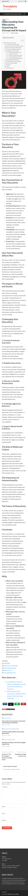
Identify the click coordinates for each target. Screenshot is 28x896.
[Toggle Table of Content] (21, 40)
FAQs (8, 66)
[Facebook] (19, 1)
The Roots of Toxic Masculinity (12, 44)
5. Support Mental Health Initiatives (15, 58)
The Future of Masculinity (11, 63)
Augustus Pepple (14, 33)
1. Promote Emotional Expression (14, 52)
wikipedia (7, 663)
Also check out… (10, 68)
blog (8, 709)
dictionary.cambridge (10, 665)
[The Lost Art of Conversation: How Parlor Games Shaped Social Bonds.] (6, 718)
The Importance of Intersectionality (13, 61)
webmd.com (8, 670)
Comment (5, 787)
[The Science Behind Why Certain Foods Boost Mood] (10, 729)
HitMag (17, 894)
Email (4, 813)
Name (4, 806)
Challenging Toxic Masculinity (12, 51)
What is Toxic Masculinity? (10, 42)
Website (4, 820)
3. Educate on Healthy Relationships (15, 55)
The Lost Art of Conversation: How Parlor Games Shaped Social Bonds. (13, 721)
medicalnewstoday (10, 668)
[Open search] (24, 14)
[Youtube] (25, 1)
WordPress (10, 894)
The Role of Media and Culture (12, 59)
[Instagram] (23, 1)
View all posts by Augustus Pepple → (12, 769)
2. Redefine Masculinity (12, 53)
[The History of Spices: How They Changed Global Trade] (8, 740)
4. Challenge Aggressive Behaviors (15, 56)
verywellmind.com (10, 673)
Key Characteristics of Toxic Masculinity (14, 46)
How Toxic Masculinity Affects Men (13, 47)
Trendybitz (10, 6)
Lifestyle (7, 19)
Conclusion (8, 64)
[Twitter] (21, 1)
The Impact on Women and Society (13, 49)
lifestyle (12, 709)
